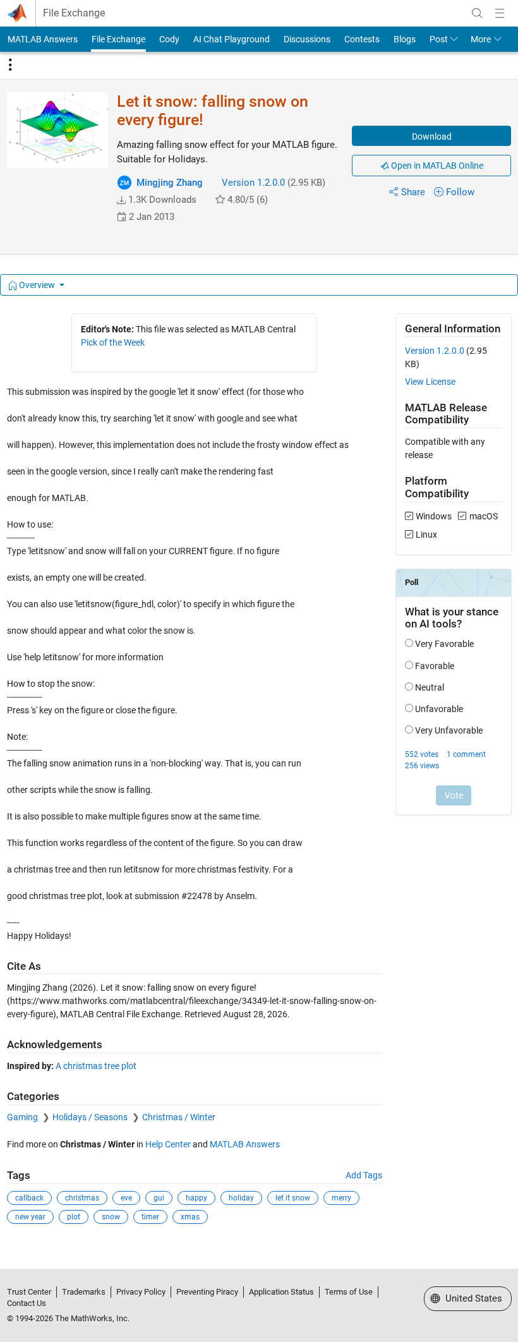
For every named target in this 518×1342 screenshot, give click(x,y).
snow (111, 1216)
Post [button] (439, 39)
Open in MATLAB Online (436, 165)
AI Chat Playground (231, 39)
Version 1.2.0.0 (253, 182)
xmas (190, 1216)
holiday (241, 1198)
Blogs (405, 39)
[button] (121, 200)
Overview (37, 285)
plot (73, 1216)
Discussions (307, 39)
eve (126, 1198)
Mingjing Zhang (169, 182)
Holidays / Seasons (91, 1117)
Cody (169, 39)
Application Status (281, 1292)
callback (29, 1198)
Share (413, 192)
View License (430, 382)
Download (432, 136)
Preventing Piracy (207, 1292)
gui (159, 1198)
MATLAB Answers (43, 39)
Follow (460, 192)
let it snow (292, 1198)
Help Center (168, 1144)
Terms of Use (349, 1292)
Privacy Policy (141, 1292)
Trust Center (29, 1292)
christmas (82, 1198)
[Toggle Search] (477, 13)
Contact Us (26, 1303)
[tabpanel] (259, 777)
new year (30, 1216)
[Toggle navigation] (10, 65)
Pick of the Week (113, 342)
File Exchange (74, 13)
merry (341, 1198)
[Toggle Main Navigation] (499, 13)
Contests (362, 39)
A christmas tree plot (96, 1066)
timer (150, 1216)
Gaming (23, 1117)
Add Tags (364, 1175)
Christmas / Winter (178, 1117)
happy (196, 1198)
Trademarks (83, 1292)
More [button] (481, 39)
